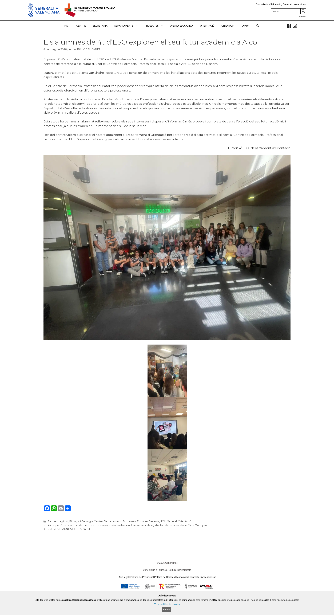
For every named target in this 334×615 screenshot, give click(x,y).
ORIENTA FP (228, 25)
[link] (288, 25)
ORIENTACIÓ (207, 25)
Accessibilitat (208, 577)
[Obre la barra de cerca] (257, 26)
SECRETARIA (100, 25)
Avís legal (123, 577)
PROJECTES (152, 25)
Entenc (166, 609)
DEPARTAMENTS (123, 25)
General (172, 521)
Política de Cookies (164, 577)
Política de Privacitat (141, 577)
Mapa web (182, 577)
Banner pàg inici (57, 521)
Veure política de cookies (167, 604)
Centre (98, 521)
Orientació (184, 521)
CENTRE (81, 25)
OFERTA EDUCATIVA (181, 25)
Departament (112, 521)
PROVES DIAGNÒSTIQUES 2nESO (69, 529)
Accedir (302, 16)
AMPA (245, 25)
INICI (66, 25)
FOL (163, 521)
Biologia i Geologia (81, 521)
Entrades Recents (148, 521)
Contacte (194, 577)
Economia (129, 521)
